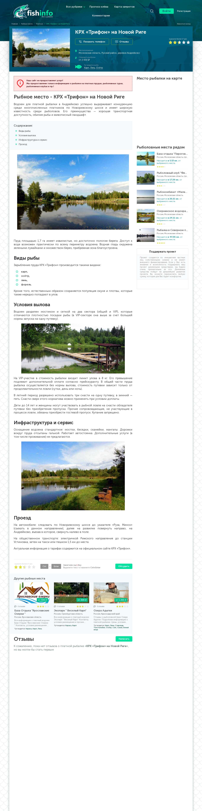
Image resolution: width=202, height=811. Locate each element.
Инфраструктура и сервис (33, 139)
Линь (92, 67)
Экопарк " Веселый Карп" (70, 610)
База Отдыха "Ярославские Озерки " (31, 612)
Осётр (99, 67)
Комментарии (101, 15)
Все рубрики (74, 6)
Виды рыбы (24, 131)
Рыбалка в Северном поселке (172, 230)
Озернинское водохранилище (172, 211)
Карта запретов (124, 6)
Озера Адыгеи (103, 610)
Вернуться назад (183, 24)
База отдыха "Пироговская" (172, 153)
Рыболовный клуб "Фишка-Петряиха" (172, 172)
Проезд (23, 144)
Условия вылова (27, 135)
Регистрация (183, 11)
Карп (86, 67)
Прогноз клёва (98, 6)
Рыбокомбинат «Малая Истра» (172, 192)
